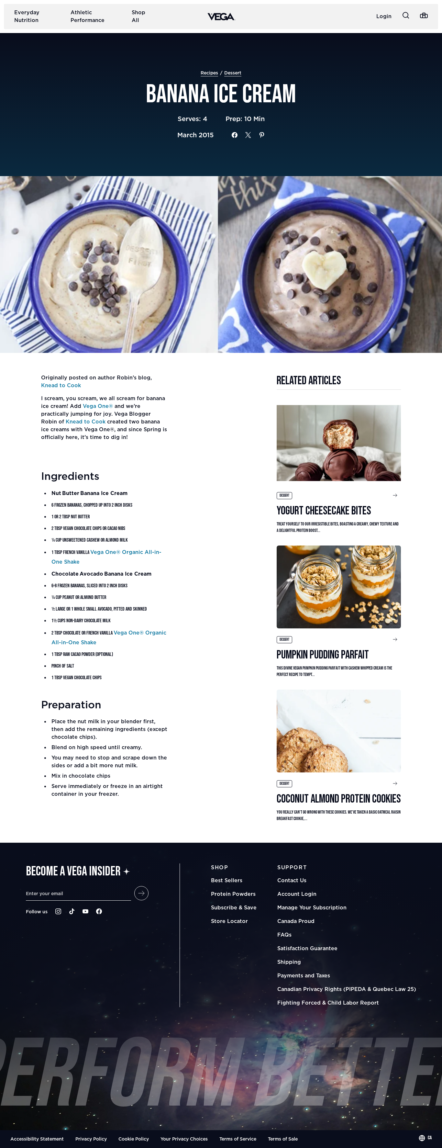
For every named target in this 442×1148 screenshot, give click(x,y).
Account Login (296, 894)
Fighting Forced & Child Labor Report (328, 1003)
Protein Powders (233, 894)
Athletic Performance (88, 16)
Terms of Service (237, 1138)
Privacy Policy (91, 1138)
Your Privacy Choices (184, 1138)
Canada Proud (296, 921)
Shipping (289, 962)
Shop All (138, 16)
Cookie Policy (133, 1138)
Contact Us (291, 880)
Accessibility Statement (37, 1138)
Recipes (209, 72)
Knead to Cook (61, 385)
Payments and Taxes (303, 975)
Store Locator (229, 921)
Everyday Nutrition (26, 16)
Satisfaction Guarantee (307, 948)
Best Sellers (226, 880)
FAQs (284, 935)
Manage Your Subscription (312, 907)
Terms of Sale (283, 1138)
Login (384, 16)
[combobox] (425, 1138)
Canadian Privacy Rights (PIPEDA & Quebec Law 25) (346, 989)
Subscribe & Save (234, 907)
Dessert (232, 72)
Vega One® (98, 406)
